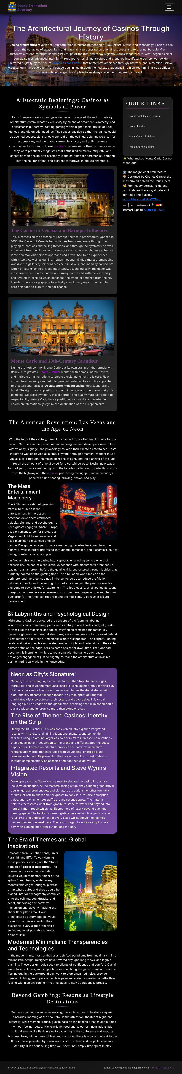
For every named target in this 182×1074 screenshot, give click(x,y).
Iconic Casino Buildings (142, 136)
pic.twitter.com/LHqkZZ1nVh (142, 199)
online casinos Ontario (67, 63)
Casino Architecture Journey (144, 116)
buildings (60, 146)
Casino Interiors (137, 126)
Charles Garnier (49, 372)
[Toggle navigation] (169, 7)
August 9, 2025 (154, 210)
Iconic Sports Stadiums (141, 146)
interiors (52, 473)
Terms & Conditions (163, 1067)
